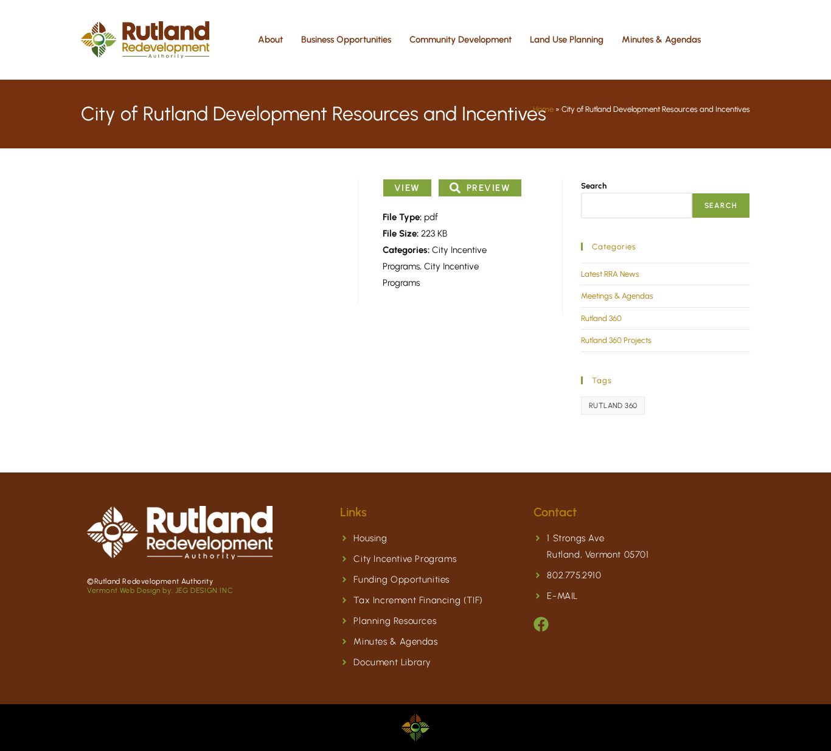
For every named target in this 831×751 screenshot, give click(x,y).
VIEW (407, 187)
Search (594, 185)
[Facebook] (541, 624)
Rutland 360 (601, 318)
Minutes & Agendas (661, 39)
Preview (489, 187)
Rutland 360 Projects (616, 340)
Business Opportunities (346, 39)
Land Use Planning (566, 39)
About (270, 39)
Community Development (460, 39)
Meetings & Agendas (617, 295)
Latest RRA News (610, 274)
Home (543, 109)
